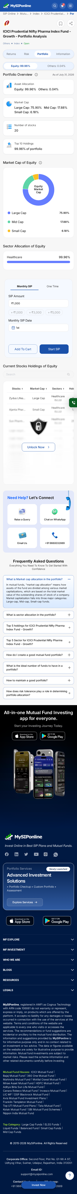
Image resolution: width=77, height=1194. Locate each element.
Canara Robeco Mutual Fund (20, 1090)
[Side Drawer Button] (70, 6)
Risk (26, 53)
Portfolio (42, 53)
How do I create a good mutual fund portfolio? (34, 654)
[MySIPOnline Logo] (17, 6)
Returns (11, 53)
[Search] (54, 6)
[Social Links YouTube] (36, 854)
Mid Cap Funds (12, 1131)
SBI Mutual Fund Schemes (44, 1109)
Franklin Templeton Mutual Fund (22, 1101)
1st (17, 327)
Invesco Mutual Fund (52, 1090)
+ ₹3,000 (35, 312)
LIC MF (7, 1094)
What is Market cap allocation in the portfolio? (34, 579)
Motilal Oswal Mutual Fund (49, 1079)
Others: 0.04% (56, 65)
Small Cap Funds (51, 1128)
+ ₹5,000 (54, 312)
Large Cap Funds (32, 1124)
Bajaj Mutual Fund (14, 1075)
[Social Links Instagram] (46, 854)
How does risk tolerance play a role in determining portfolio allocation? (36, 693)
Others (6, 43)
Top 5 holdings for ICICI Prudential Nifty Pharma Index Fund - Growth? (35, 627)
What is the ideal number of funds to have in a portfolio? (34, 667)
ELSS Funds (52, 1124)
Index (17, 43)
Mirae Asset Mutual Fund (18, 1083)
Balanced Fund (29, 1128)
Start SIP (54, 349)
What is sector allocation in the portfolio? (31, 614)
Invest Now (38, 1185)
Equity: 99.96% (20, 65)
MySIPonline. (35, 1143)
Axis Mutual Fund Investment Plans (24, 1098)
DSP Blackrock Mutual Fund (31, 1094)
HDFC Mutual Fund (47, 1083)
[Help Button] (69, 1175)
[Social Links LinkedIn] (17, 854)
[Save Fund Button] (60, 23)
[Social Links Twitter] (26, 854)
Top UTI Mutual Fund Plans (19, 1105)
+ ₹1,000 (17, 312)
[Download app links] (24, 736)
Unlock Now (35, 447)
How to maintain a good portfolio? (26, 680)
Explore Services (23, 902)
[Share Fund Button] (71, 23)
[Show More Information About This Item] (36, 74)
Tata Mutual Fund (48, 1105)
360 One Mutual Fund (40, 1075)
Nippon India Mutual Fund (18, 1113)
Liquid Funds (10, 1128)
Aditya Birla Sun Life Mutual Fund (23, 1087)
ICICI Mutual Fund (42, 1072)
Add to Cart (23, 349)
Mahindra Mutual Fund (16, 1079)
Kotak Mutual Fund (14, 1109)
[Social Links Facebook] (7, 854)
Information (63, 53)
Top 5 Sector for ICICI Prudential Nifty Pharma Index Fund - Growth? (34, 642)
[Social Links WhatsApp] (55, 854)
